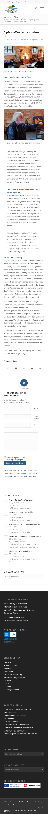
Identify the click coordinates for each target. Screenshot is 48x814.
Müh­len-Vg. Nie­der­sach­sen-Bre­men (19, 610)
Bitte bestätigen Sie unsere (16, 459)
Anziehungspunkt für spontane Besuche (24, 524)
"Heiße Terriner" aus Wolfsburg (21, 500)
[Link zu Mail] (39, 808)
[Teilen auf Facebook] (8, 368)
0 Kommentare (23, 40)
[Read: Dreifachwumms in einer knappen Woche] (6, 537)
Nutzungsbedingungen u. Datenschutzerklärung (24, 2)
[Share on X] (16, 368)
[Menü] (41, 9)
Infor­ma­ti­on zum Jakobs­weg (15, 607)
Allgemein (34, 40)
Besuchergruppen (24, 508)
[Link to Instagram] (40, 368)
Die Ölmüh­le (9, 718)
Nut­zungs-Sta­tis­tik (11, 689)
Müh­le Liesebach (11, 721)
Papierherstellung (21, 547)
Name (36, 409)
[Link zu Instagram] (42, 808)
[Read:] (6, 501)
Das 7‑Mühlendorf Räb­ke (14, 617)
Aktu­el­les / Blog (10, 665)
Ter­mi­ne (7, 680)
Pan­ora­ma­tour (10, 671)
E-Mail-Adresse (36, 418)
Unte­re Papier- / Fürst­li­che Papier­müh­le (20, 733)
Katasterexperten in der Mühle (21, 512)
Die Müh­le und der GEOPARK (16, 620)
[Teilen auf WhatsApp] (24, 368)
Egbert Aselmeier (17, 517)
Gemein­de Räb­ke (11, 613)
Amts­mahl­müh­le (10, 712)
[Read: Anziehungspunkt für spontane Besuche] (6, 525)
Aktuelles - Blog (11, 17)
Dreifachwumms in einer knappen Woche (25, 536)
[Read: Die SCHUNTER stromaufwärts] (6, 552)
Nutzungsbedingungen (15, 460)
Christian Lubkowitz (10, 43)
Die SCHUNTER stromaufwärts (20, 551)
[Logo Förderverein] (20, 9)
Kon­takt (7, 683)
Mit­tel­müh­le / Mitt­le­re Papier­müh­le (18, 727)
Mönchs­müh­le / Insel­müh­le (15, 715)
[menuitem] (35, 9)
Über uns (7, 686)
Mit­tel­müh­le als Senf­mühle (15, 731)
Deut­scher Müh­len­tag (13, 674)
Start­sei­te (8, 662)
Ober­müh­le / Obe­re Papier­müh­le (17, 709)
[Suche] (35, 9)
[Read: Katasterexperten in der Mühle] (6, 513)
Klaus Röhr (15, 505)
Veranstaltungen (33, 547)
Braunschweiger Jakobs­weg (15, 603)
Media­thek (8, 668)
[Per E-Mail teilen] (32, 368)
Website (36, 425)
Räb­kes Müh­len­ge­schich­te (14, 677)
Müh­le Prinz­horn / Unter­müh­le (16, 724)
